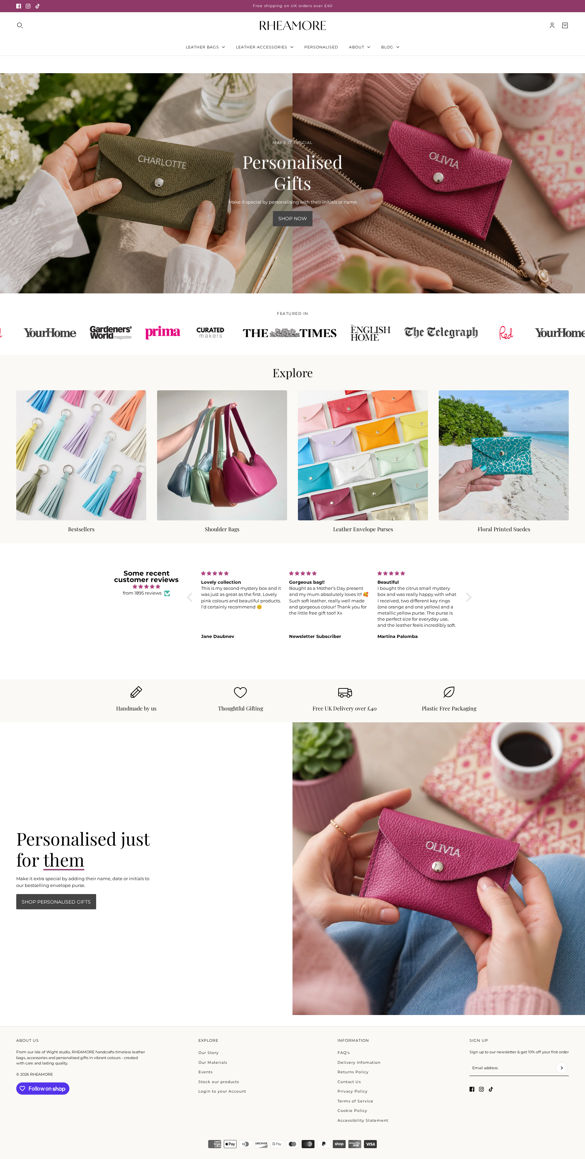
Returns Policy (353, 1072)
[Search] (20, 25)
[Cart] (565, 25)
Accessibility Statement (363, 1120)
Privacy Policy (353, 1091)
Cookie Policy (352, 1110)
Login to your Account (222, 1091)
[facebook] (18, 6)
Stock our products (218, 1081)
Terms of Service (355, 1101)
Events (205, 1072)
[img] (146, 586)
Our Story (208, 1052)
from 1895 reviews (142, 593)
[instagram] (28, 6)
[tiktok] (37, 6)
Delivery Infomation (359, 1062)
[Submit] (561, 1068)
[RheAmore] (293, 25)
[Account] (552, 25)
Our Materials (212, 1062)
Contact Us (349, 1081)
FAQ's (344, 1052)
